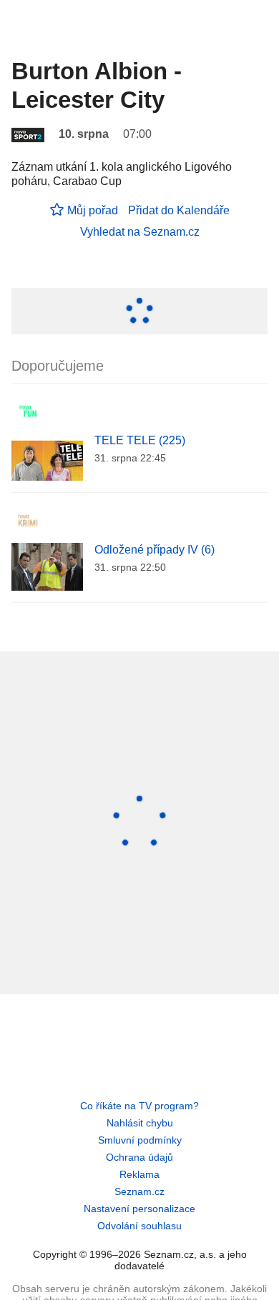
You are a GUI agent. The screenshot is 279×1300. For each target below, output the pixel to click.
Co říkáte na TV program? (139, 1105)
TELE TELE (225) (139, 440)
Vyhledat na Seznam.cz (140, 232)
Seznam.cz (139, 1191)
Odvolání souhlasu (139, 1225)
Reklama (139, 1174)
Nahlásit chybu (140, 1123)
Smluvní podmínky (140, 1140)
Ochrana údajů (139, 1157)
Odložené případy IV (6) (154, 550)
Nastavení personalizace (139, 1208)
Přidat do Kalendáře (179, 210)
